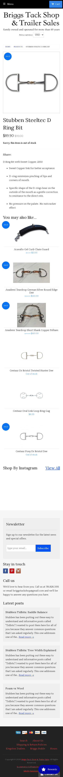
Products (18, 47)
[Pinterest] (11, 570)
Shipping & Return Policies (32, 744)
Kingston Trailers (15, 748)
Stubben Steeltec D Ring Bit (38, 47)
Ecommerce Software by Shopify (31, 767)
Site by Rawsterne (31, 771)
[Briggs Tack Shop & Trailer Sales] (31, 20)
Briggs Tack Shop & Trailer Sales (35, 759)
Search (23, 740)
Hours (53, 748)
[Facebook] (5, 570)
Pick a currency (26, 35)
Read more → (26, 637)
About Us (38, 740)
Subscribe (43, 548)
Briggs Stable (37, 748)
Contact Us (50, 774)
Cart (57, 4)
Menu (10, 4)
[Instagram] (18, 570)
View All (53, 467)
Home (7, 47)
